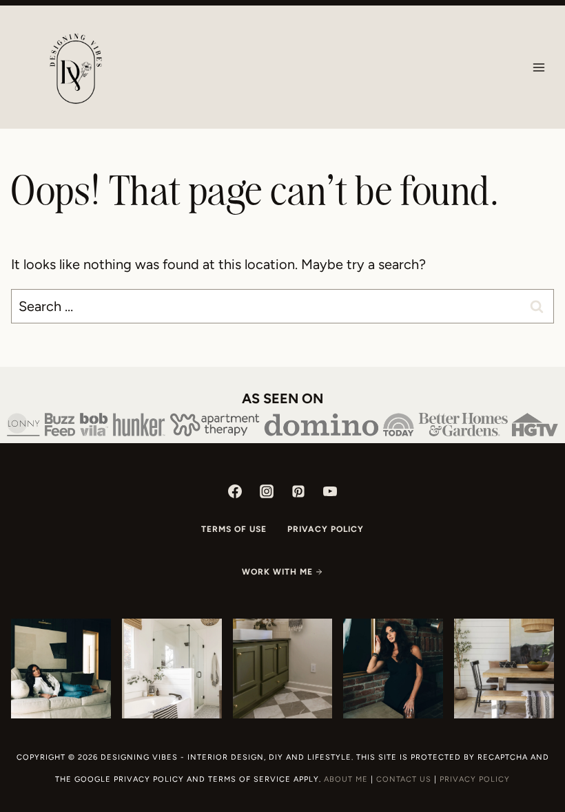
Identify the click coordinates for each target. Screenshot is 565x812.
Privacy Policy (325, 529)
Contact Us (403, 779)
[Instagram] (266, 491)
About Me (346, 779)
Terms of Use (234, 529)
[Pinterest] (298, 491)
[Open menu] (538, 67)
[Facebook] (235, 491)
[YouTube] (330, 491)
